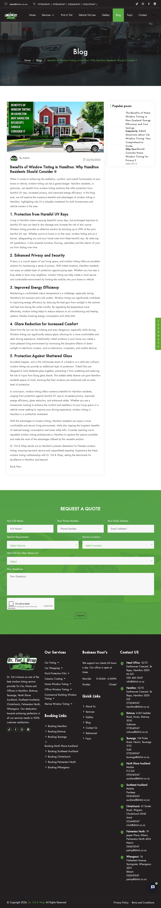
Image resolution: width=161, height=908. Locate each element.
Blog (118, 15)
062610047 (132, 846)
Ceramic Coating (54, 679)
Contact (143, 15)
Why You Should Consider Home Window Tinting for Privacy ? (137, 154)
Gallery (106, 15)
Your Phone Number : (68, 521)
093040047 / (60, 4)
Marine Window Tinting (57, 704)
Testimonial (91, 733)
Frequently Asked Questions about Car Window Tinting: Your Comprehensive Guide (138, 138)
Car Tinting (51, 663)
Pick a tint (66, 15)
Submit (80, 615)
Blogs (39, 60)
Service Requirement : (18, 537)
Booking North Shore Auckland (61, 746)
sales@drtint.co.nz (18, 4)
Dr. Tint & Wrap (36, 902)
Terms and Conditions (143, 902)
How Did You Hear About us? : (23, 553)
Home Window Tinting (57, 684)
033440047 (132, 821)
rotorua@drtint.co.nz (137, 732)
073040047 (132, 703)
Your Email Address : (119, 521)
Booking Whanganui (58, 767)
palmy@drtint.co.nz (136, 850)
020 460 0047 (134, 678)
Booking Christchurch (59, 756)
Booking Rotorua (57, 731)
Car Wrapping (53, 668)
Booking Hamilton (57, 726)
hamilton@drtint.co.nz (137, 707)
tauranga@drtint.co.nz (137, 757)
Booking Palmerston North (62, 762)
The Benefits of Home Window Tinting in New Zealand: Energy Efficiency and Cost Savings (138, 120)
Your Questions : (15, 569)
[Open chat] (152, 887)
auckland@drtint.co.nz (138, 778)
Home (32, 15)
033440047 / (75, 4)
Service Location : (91, 537)
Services (46, 15)
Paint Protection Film (56, 673)
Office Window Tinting (57, 689)
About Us (90, 706)
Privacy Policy (121, 902)
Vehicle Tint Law (87, 15)
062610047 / (90, 4)
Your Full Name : (16, 521)
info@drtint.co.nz (135, 681)
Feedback (158, 333)
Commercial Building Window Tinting (61, 696)
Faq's (129, 15)
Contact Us (91, 728)
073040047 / (45, 4)
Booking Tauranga (57, 737)
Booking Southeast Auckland (63, 751)
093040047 (133, 775)
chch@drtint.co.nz (135, 825)
